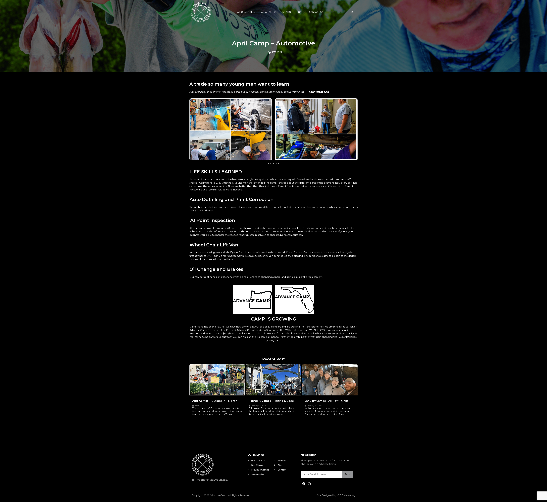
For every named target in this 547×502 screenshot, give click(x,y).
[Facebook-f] (345, 12)
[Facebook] (304, 484)
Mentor (287, 12)
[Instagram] (352, 12)
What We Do (269, 12)
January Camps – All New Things (326, 400)
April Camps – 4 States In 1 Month (214, 400)
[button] (268, 163)
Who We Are (245, 12)
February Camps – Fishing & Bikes (271, 400)
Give (300, 12)
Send (347, 474)
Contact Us (316, 12)
